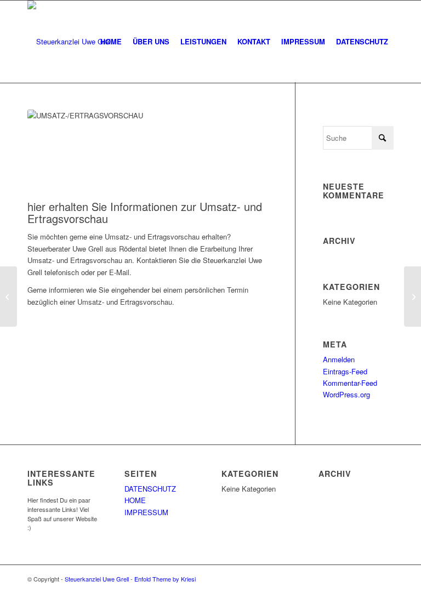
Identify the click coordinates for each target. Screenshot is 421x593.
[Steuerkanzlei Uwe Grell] (69, 42)
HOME (135, 500)
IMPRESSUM (146, 512)
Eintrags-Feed (345, 371)
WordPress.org (346, 394)
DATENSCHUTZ (150, 488)
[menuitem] (111, 42)
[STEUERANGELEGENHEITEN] (412, 296)
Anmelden (339, 359)
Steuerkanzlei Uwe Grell (97, 578)
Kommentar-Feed (350, 383)
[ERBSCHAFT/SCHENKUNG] (8, 296)
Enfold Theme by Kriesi (165, 578)
